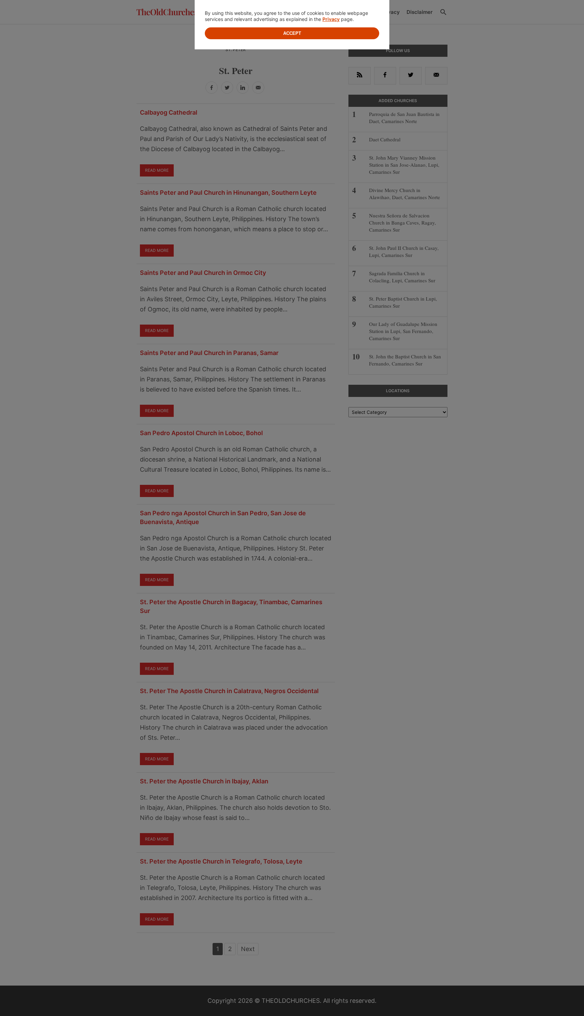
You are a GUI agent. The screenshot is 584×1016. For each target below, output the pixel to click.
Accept (292, 33)
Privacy (331, 19)
